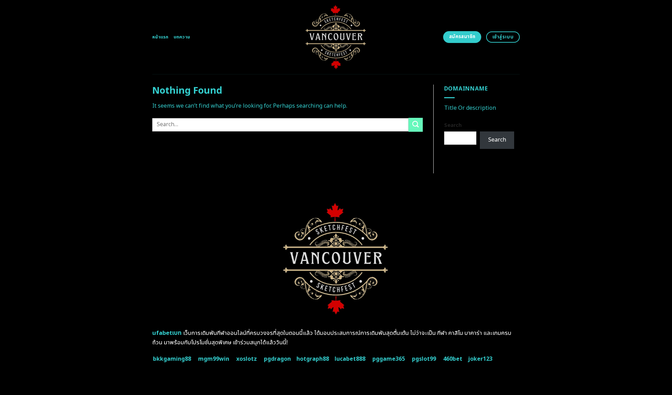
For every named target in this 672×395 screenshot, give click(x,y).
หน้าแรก (160, 37)
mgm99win (213, 359)
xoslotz (246, 359)
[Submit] (415, 124)
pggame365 (388, 359)
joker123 (480, 359)
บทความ (182, 37)
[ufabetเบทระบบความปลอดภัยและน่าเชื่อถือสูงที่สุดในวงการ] (336, 37)
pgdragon (277, 359)
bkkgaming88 (172, 359)
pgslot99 (424, 359)
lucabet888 (350, 359)
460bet (452, 359)
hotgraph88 (312, 359)
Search (453, 125)
